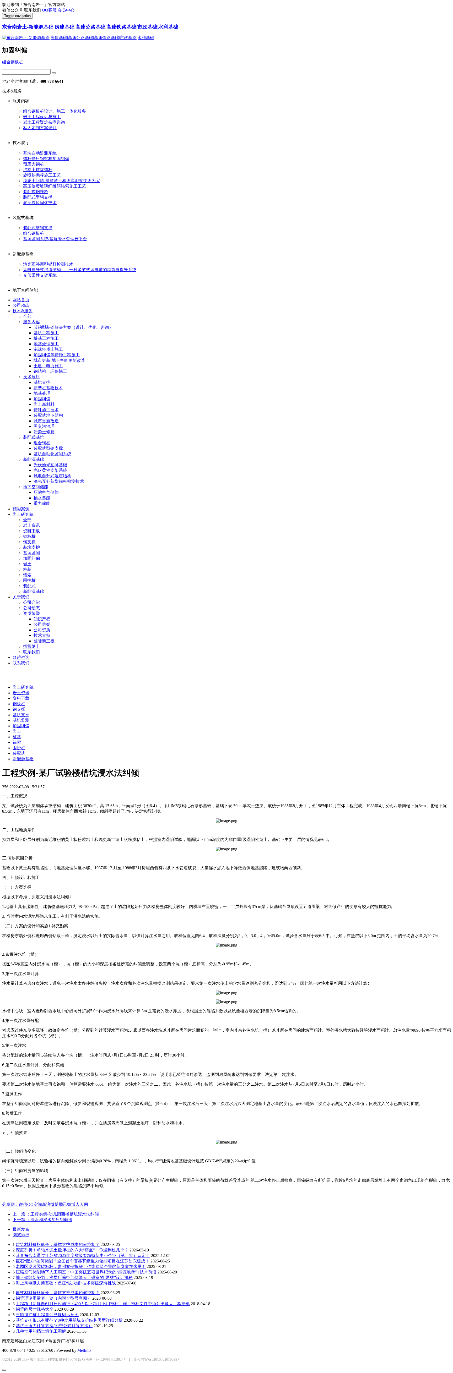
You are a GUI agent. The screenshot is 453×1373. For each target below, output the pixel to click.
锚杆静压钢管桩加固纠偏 (46, 158)
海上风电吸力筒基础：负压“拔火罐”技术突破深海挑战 (66, 1283)
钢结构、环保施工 (50, 371)
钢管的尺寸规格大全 (34, 1309)
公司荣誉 (42, 624)
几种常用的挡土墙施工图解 (41, 1331)
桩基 (27, 569)
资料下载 (31, 531)
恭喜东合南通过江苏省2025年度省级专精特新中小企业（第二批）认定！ (83, 1255)
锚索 (27, 575)
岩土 (27, 564)
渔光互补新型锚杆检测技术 (48, 264)
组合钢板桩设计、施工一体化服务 (54, 111)
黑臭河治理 (44, 426)
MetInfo (84, 1350)
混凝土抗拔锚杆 (37, 169)
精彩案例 (21, 509)
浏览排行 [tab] (21, 1235)
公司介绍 (31, 602)
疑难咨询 (21, 657)
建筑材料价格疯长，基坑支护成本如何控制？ (58, 1244)
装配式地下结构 (48, 415)
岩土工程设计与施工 (42, 116)
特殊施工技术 (46, 410)
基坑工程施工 (46, 333)
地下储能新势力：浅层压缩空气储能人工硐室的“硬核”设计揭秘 (74, 1277)
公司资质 (42, 630)
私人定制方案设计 (40, 127)
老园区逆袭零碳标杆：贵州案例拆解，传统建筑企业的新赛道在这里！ (81, 1266)
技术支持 (42, 635)
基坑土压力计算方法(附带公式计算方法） (54, 1325)
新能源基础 (33, 459)
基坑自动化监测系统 (52, 454)
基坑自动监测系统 (40, 153)
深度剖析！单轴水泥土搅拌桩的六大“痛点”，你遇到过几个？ (72, 1250)
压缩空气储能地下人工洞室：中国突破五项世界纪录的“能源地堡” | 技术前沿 (86, 1272)
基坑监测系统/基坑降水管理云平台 (55, 239)
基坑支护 (42, 382)
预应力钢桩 (33, 164)
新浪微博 (50, 1204)
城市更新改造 (46, 421)
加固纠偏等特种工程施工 (57, 355)
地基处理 (42, 393)
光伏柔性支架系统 (40, 275)
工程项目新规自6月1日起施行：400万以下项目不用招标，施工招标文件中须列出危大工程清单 (103, 1303)
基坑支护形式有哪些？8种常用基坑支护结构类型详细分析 (69, 1320)
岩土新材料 (44, 404)
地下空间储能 (35, 487)
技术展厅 (31, 377)
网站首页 (21, 300)
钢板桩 (29, 536)
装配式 (29, 586)
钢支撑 (29, 542)
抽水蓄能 (42, 498)
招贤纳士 (31, 646)
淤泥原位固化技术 (40, 202)
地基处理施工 (46, 344)
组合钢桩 (42, 443)
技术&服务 (23, 311)
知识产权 (42, 619)
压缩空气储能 (46, 492)
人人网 (82, 1204)
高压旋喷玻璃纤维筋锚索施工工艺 (54, 186)
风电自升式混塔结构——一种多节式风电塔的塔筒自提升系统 (79, 269)
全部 (27, 316)
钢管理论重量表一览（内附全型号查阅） (53, 1298)
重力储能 (42, 503)
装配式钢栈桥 (35, 191)
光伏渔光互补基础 (50, 465)
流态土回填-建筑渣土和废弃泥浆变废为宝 (61, 180)
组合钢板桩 (12, 62)
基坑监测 (31, 553)
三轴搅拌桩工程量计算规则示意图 (47, 1314)
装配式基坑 (33, 437)
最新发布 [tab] (21, 1229)
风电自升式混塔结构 (52, 476)
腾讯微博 (67, 1204)
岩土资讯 (31, 525)
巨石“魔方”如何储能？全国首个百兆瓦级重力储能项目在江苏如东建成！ (82, 1261)
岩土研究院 (23, 514)
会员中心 (66, 10)
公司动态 (21, 305)
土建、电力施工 (48, 366)
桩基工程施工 (46, 338)
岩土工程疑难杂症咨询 (44, 122)
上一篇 (56, 1214)
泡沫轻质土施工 (48, 349)
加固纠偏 (42, 399)
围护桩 (29, 580)
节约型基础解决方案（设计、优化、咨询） (73, 327)
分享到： (10, 1204)
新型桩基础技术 (48, 388)
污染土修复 (44, 432)
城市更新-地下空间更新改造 (59, 360)
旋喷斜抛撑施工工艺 (42, 175)
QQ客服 (49, 10)
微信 (23, 1204)
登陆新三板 (44, 641)
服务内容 (31, 322)
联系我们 (31, 652)
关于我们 (21, 597)
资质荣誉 (31, 613)
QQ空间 (34, 1204)
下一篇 (42, 1219)
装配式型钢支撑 (37, 197)
